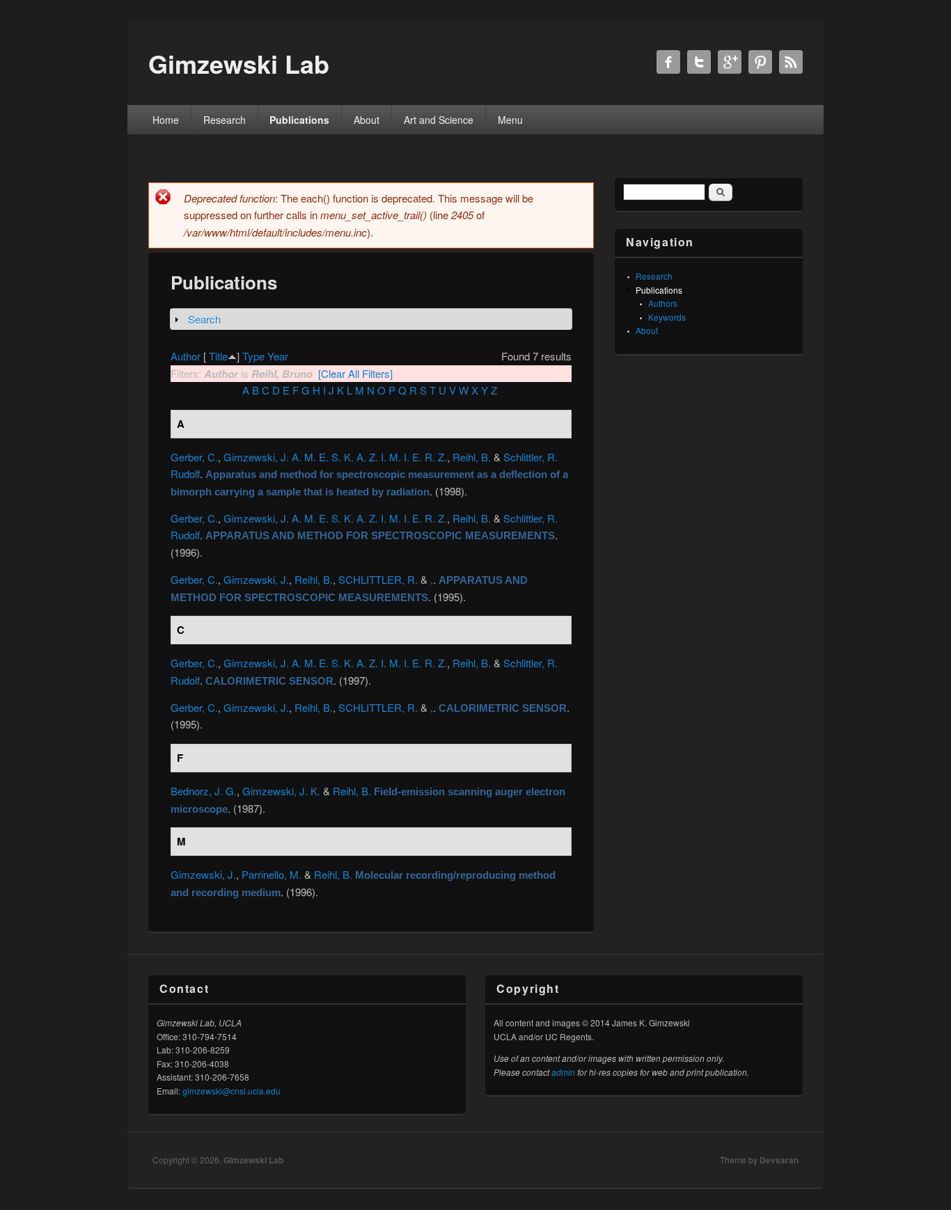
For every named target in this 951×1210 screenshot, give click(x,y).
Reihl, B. (472, 456)
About (366, 120)
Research (224, 120)
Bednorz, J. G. (204, 790)
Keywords (667, 317)
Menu (510, 120)
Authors (662, 303)
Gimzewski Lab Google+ (729, 62)
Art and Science (438, 120)
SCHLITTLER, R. (378, 579)
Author (186, 356)
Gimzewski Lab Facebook (668, 62)
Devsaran (779, 1160)
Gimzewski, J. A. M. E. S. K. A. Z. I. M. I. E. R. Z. (335, 456)
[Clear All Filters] (355, 373)
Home (165, 120)
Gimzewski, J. (256, 579)
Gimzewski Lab (253, 1160)
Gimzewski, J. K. (281, 790)
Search (204, 319)
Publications (299, 120)
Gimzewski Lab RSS (791, 62)
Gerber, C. (194, 456)
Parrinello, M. (271, 874)
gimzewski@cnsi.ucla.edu (231, 1091)
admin (563, 1072)
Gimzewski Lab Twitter (699, 62)
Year (277, 356)
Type (253, 356)
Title (218, 356)
